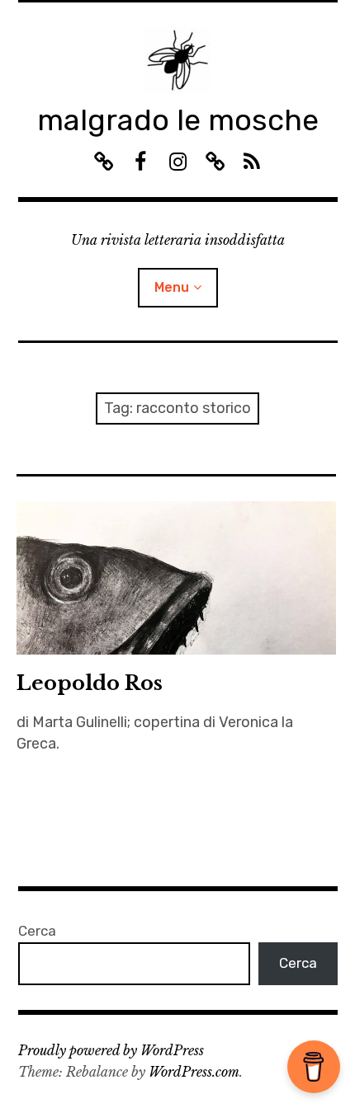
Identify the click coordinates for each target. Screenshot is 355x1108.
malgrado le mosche (178, 120)
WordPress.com (194, 1071)
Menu (171, 287)
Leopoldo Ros (90, 683)
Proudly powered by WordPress (111, 1050)
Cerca (37, 931)
